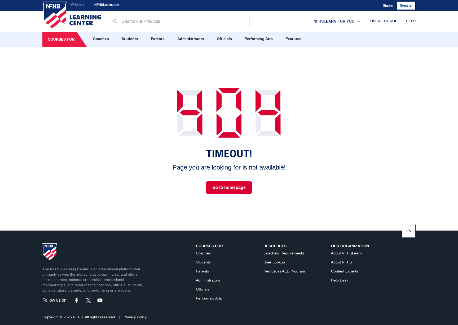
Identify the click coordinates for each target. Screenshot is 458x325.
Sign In (388, 5)
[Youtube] (100, 300)
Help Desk (339, 280)
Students (130, 39)
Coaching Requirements (283, 253)
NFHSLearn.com (106, 5)
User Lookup (383, 21)
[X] (88, 300)
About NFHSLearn (346, 253)
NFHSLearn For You (334, 21)
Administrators (190, 39)
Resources (275, 246)
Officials (224, 39)
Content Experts (344, 271)
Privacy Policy (135, 317)
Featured (293, 39)
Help (411, 21)
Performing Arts (259, 39)
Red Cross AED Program (284, 271)
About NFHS (341, 262)
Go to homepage (229, 187)
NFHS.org (76, 5)
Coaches (101, 39)
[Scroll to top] (409, 231)
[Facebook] (76, 300)
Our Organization (350, 246)
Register (406, 5)
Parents (158, 39)
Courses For (61, 39)
